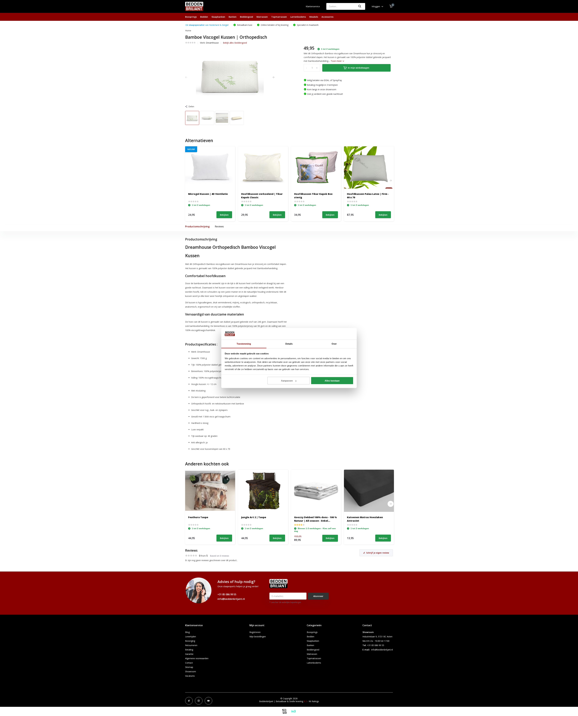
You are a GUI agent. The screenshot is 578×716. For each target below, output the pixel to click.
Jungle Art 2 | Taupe (253, 517)
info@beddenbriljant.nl (231, 599)
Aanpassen (287, 380)
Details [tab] (289, 343)
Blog (187, 632)
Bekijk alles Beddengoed (235, 42)
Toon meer (336, 61)
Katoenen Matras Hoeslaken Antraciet (365, 519)
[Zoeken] (360, 6)
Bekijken (224, 214)
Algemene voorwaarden (196, 658)
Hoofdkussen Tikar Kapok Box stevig (313, 195)
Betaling (189, 649)
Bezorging (190, 640)
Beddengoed (246, 16)
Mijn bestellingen (257, 636)
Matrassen (262, 16)
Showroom (190, 671)
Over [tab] (334, 343)
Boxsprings (191, 16)
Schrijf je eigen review (377, 552)
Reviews (219, 226)
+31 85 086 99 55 (227, 594)
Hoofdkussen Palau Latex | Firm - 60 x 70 (368, 195)
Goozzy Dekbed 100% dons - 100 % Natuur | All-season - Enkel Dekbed (315, 519)
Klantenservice (313, 6)
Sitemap (189, 667)
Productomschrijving (197, 226)
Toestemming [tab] (244, 343)
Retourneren (191, 645)
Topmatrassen (279, 16)
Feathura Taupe (198, 517)
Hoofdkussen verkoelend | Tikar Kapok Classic (262, 195)
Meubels (313, 16)
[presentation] (186, 77)
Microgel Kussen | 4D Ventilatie (208, 194)
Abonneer (318, 596)
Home (188, 30)
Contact (189, 662)
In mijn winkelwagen (358, 67)
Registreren (255, 632)
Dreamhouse (212, 42)
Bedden (204, 16)
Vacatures (190, 675)
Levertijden (190, 636)
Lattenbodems (298, 16)
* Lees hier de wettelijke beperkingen (285, 602)
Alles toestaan (332, 380)
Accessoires (327, 16)
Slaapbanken (218, 16)
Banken (232, 16)
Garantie (189, 654)
